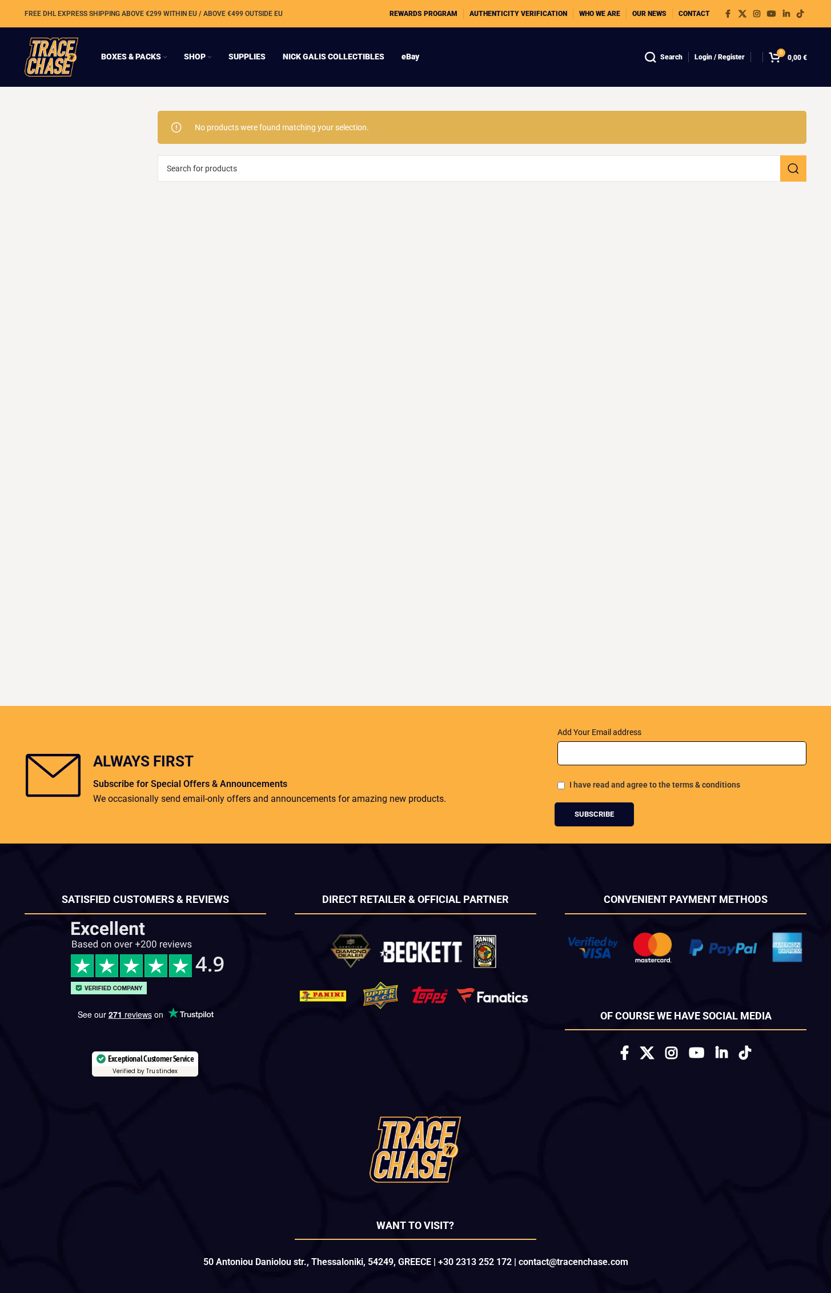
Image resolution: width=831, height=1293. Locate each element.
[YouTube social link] (772, 14)
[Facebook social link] (728, 14)
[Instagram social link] (757, 14)
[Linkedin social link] (786, 14)
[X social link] (742, 14)
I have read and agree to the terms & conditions (654, 784)
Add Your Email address (599, 732)
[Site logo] (51, 56)
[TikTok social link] (800, 14)
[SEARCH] (793, 168)
